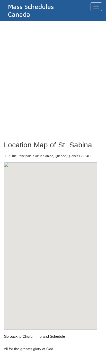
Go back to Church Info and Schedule (34, 336)
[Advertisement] (53, 79)
